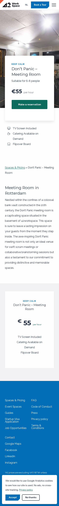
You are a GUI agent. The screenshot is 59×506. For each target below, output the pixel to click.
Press (34, 412)
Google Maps (13, 443)
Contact (10, 437)
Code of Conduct (41, 406)
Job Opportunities (16, 428)
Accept (13, 497)
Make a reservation (29, 104)
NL (26, 4)
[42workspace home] (11, 5)
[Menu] (54, 4)
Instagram (11, 462)
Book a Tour (40, 4)
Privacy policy (39, 419)
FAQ (34, 400)
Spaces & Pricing (15, 167)
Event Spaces (13, 406)
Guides (9, 412)
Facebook (11, 450)
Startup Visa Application (12, 420)
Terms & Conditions (37, 427)
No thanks (30, 497)
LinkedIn (10, 456)
